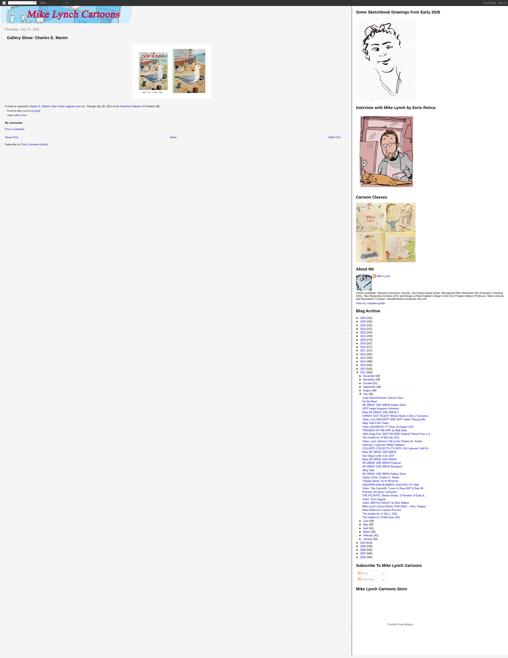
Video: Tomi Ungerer (374, 499)
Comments (367, 579)
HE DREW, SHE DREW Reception (382, 466)
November (369, 379)
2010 (363, 542)
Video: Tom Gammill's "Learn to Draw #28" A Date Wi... (394, 488)
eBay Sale (368, 470)
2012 (363, 368)
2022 (363, 332)
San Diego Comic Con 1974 (378, 455)
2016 (363, 354)
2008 (363, 549)
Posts (364, 573)
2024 (363, 325)
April (366, 528)
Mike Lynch (383, 276)
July (366, 394)
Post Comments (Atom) (34, 144)
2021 (363, 336)
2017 (363, 350)
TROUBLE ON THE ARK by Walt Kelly (384, 430)
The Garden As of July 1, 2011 (379, 513)
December (369, 375)
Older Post (334, 137)
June (366, 520)
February (368, 535)
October (368, 383)
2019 (363, 343)
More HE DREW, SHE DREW (379, 452)
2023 (363, 328)
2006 (363, 557)
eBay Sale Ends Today (375, 423)
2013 (363, 365)
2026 (363, 317)
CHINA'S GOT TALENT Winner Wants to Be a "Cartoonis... (396, 415)
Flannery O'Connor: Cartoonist (379, 491)
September (369, 386)
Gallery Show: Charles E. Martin (37, 38)
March (367, 531)
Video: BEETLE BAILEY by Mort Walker (385, 502)
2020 (363, 339)
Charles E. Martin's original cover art (57, 106)
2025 (363, 321)
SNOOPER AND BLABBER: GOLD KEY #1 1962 (390, 484)
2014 (363, 361)
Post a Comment (14, 129)
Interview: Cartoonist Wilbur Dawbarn (383, 444)
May (366, 524)
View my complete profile (370, 303)
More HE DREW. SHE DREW (379, 459)
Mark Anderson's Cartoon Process (381, 509)
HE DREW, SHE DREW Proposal (381, 462)
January (368, 538)
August (367, 390)
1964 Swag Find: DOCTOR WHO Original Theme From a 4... (397, 433)
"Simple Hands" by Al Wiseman (380, 481)
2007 (363, 553)
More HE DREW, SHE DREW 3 (380, 412)
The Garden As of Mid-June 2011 (381, 517)
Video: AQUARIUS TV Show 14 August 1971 (388, 426)
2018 (363, 346)
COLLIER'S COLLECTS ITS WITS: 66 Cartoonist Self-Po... (396, 448)
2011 (363, 372)
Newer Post (11, 137)
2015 (363, 357)
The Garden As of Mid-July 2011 (380, 437)
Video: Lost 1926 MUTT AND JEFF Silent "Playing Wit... (394, 419)
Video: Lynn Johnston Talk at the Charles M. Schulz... (393, 441)
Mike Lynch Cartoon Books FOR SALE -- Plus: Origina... (395, 506)
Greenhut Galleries (130, 106)
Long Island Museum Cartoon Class (382, 397)
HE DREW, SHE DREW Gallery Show (384, 404)
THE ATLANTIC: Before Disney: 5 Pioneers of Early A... (394, 495)
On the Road (369, 401)
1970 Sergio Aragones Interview (380, 408)
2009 (363, 546)
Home (173, 137)
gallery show (20, 115)
